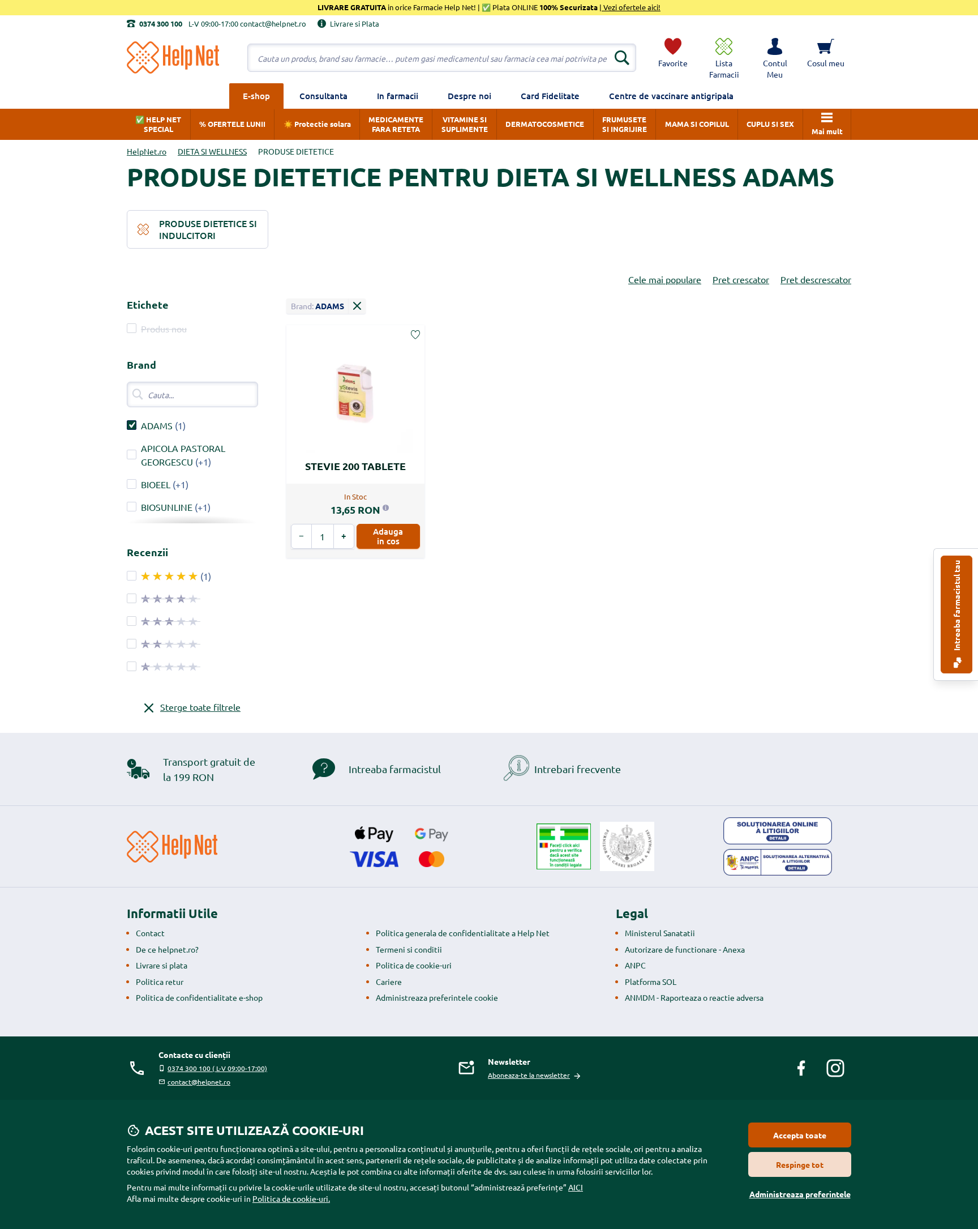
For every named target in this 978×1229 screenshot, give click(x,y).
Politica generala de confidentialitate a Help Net (463, 933)
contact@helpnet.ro (199, 1081)
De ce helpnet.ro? (167, 949)
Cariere (389, 981)
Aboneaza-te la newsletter (529, 1074)
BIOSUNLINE (166, 507)
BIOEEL (155, 484)
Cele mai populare (664, 279)
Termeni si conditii (409, 949)
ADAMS (157, 425)
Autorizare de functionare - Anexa (685, 949)
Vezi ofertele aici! (631, 7)
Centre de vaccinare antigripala (671, 95)
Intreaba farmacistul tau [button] (956, 606)
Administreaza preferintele (800, 1194)
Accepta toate (799, 1135)
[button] (774, 57)
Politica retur (159, 981)
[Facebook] (801, 1068)
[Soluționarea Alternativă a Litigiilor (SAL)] (777, 862)
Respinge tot (799, 1164)
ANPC (635, 965)
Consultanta (323, 95)
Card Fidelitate (550, 95)
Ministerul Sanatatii (660, 933)
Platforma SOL (650, 981)
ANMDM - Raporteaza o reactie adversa (694, 997)
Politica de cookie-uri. (291, 1198)
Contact (150, 933)
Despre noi (469, 95)
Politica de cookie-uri (414, 965)
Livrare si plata (161, 965)
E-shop (256, 95)
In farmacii (397, 95)
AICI (575, 1187)
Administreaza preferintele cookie (437, 997)
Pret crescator (741, 279)
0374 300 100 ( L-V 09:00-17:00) (217, 1068)
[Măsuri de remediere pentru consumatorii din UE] (777, 830)
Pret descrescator (815, 279)
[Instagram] (835, 1068)
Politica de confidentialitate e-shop (199, 997)
